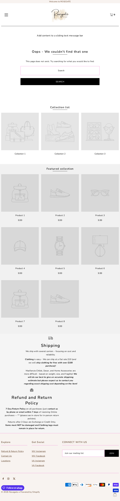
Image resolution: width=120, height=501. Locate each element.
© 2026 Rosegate (9, 492)
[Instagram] (8, 479)
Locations (5, 460)
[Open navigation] (6, 14)
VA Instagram (38, 460)
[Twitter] (14, 479)
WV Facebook (38, 456)
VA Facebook (38, 465)
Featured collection (60, 169)
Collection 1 (20, 153)
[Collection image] (20, 131)
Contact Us (6, 456)
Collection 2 (60, 153)
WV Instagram (39, 451)
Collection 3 (100, 153)
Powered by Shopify (30, 492)
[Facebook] (3, 479)
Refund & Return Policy (12, 451)
